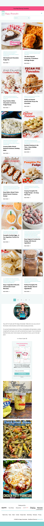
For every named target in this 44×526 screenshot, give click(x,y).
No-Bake (9, 97)
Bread (4, 280)
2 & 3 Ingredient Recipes (8, 278)
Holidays (9, 53)
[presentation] (11, 36)
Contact (17, 514)
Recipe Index (23, 514)
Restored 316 (40, 519)
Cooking (10, 96)
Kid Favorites (15, 186)
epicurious (15, 140)
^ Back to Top (5, 514)
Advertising (29, 514)
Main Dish (5, 187)
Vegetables (26, 54)
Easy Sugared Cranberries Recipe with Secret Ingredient (32, 241)
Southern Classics (14, 54)
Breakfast (26, 96)
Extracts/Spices (36, 281)
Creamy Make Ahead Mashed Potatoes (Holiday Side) (11, 148)
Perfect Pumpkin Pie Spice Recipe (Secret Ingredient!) (30, 286)
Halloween (35, 186)
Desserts (14, 96)
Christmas (5, 96)
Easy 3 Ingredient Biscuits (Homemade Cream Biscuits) (11, 286)
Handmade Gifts (27, 234)
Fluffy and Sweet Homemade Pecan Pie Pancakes (31, 101)
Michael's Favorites (12, 141)
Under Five (5, 98)
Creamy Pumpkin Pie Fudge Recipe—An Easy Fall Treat (31, 192)
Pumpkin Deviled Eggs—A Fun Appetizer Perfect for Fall (11, 237)
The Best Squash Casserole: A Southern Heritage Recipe (31, 58)
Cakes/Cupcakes (27, 278)
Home (10, 514)
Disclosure (35, 514)
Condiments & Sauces (29, 280)
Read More (6, 62)
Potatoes (5, 143)
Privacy (39, 514)
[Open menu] (42, 13)
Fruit (38, 233)
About (13, 514)
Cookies (36, 280)
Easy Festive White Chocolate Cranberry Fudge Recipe (9, 102)
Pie (8, 54)
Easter (4, 53)
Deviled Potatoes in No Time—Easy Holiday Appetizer (31, 147)
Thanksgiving (6, 55)
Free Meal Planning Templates (21, 8)
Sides (9, 143)
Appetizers (26, 140)
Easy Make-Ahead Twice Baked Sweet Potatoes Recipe (11, 194)
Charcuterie (27, 231)
